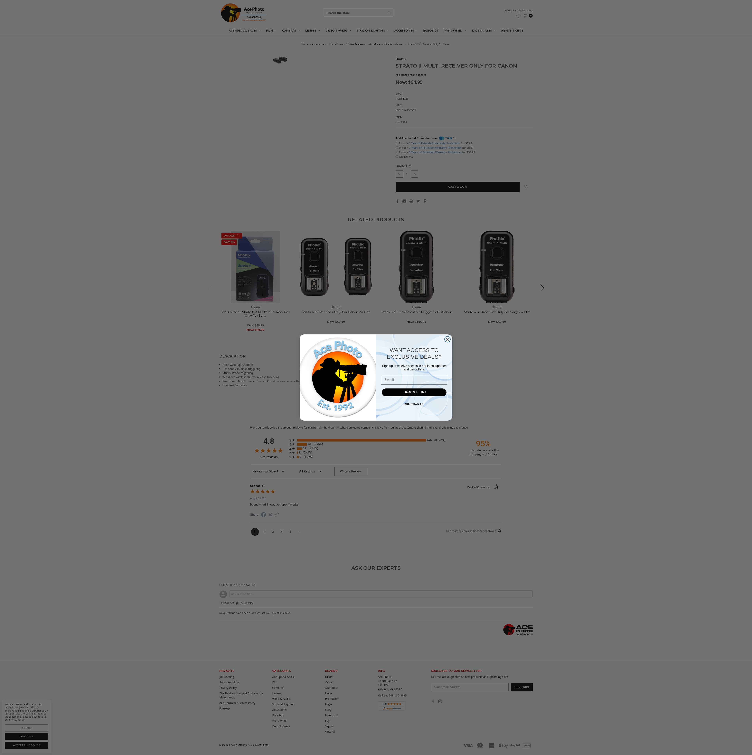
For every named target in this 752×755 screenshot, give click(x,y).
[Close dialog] (447, 339)
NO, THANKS (414, 404)
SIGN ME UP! (414, 392)
